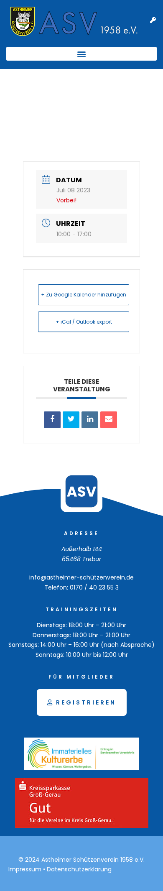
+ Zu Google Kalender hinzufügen (83, 294)
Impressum (24, 869)
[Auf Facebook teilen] (52, 419)
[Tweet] (71, 419)
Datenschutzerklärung (79, 869)
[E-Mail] (108, 419)
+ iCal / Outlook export (84, 321)
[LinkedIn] (90, 419)
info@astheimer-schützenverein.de (81, 577)
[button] (81, 54)
